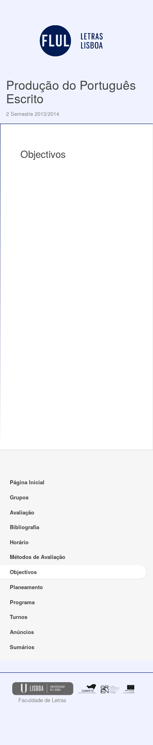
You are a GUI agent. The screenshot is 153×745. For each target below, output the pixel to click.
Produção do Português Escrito (71, 91)
